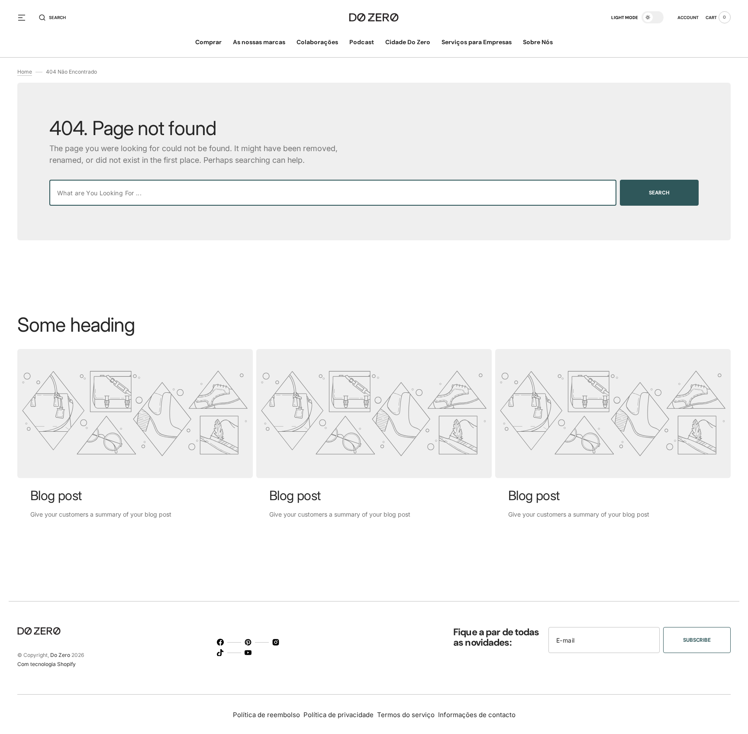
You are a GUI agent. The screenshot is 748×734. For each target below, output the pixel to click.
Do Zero (60, 655)
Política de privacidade (338, 715)
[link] (135, 413)
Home (24, 71)
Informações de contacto (477, 715)
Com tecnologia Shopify (46, 664)
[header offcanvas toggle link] (25, 17)
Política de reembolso (266, 715)
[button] (52, 17)
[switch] (653, 17)
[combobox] (332, 193)
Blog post (56, 495)
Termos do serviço (406, 715)
